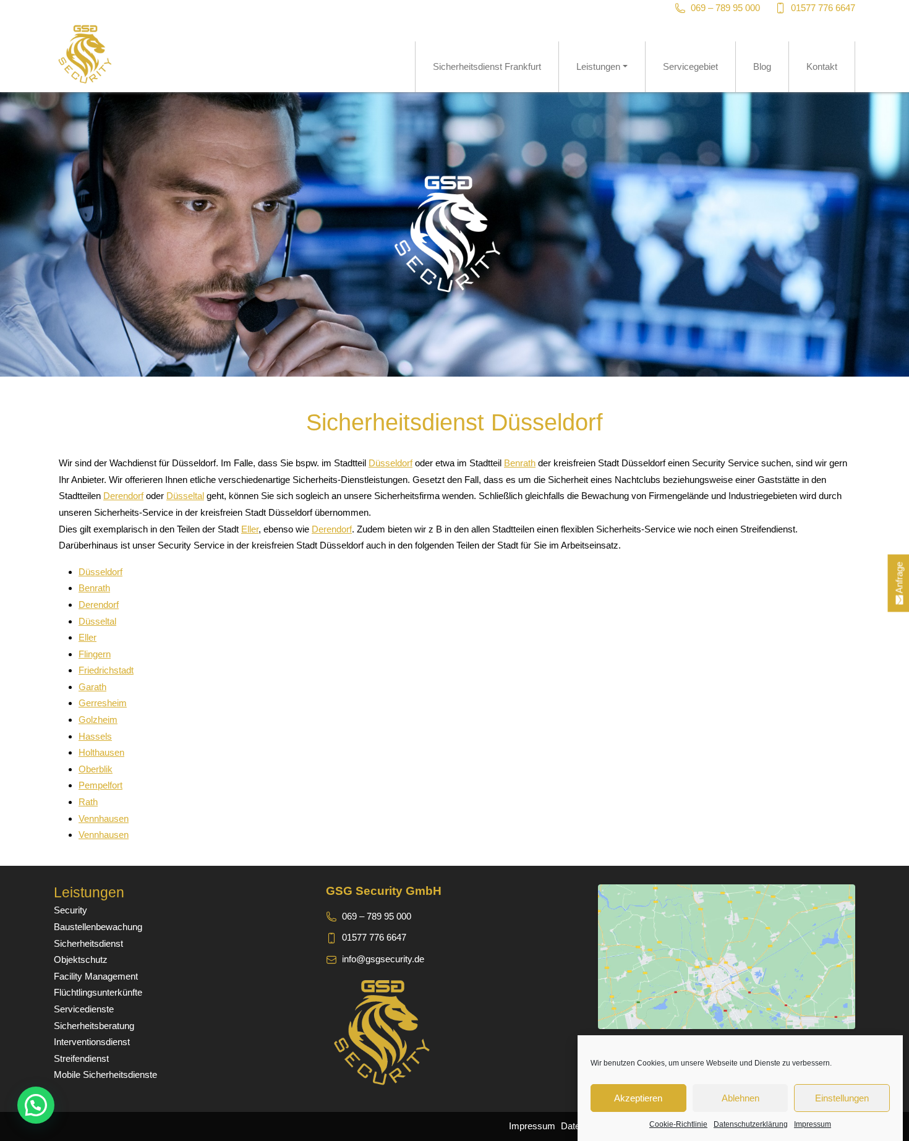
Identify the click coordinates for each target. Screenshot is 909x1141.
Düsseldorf (390, 463)
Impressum (812, 1124)
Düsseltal (185, 495)
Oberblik (96, 769)
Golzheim (98, 719)
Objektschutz (81, 959)
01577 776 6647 (823, 7)
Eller (249, 529)
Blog (762, 66)
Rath (88, 802)
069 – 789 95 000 (725, 7)
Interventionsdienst (92, 1041)
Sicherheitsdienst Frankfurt (487, 66)
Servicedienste (84, 1009)
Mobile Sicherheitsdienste (105, 1074)
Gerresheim (103, 703)
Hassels (95, 736)
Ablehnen (740, 1098)
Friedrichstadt (106, 670)
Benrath (520, 463)
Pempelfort (100, 785)
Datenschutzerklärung (751, 1124)
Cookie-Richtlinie (678, 1124)
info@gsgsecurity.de (383, 959)
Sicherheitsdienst (88, 943)
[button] (35, 1105)
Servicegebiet (690, 66)
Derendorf (123, 495)
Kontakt (821, 66)
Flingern (95, 654)
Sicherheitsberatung (94, 1025)
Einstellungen (842, 1098)
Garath (92, 687)
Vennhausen (104, 818)
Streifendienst (81, 1058)
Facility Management (96, 976)
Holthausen (101, 752)
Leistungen (598, 66)
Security (70, 910)
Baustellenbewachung (98, 926)
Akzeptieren (638, 1098)
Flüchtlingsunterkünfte (98, 992)
